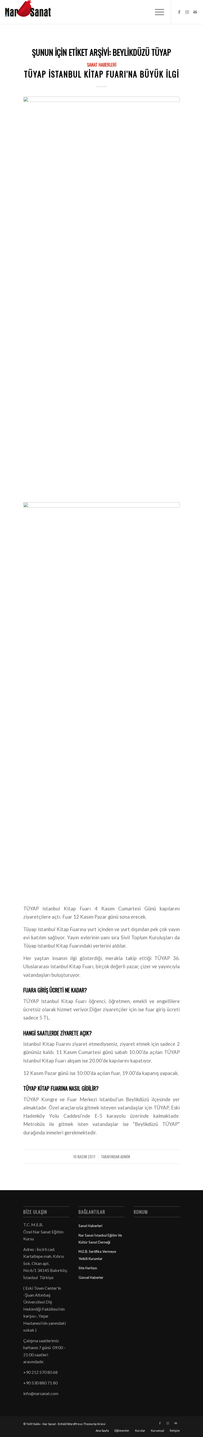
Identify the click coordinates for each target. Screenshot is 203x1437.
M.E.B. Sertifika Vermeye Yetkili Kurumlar (97, 1254)
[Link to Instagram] (187, 12)
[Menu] (157, 12)
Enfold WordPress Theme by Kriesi (81, 1424)
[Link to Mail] (195, 12)
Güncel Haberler (91, 1277)
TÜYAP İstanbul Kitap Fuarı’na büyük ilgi (101, 74)
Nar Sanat (49, 1424)
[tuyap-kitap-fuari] (101, 296)
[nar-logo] (31, 12)
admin (125, 1156)
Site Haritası (88, 1268)
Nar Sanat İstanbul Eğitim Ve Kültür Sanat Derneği (100, 1238)
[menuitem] (157, 12)
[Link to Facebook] (179, 12)
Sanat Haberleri (101, 64)
